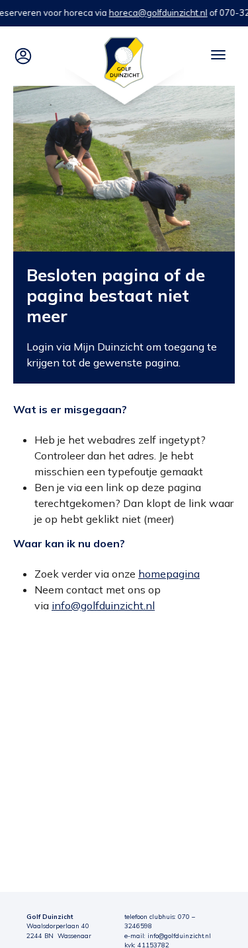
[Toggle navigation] (218, 54)
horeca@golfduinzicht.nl (158, 12)
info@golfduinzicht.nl (103, 605)
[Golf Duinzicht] (124, 61)
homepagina (169, 573)
